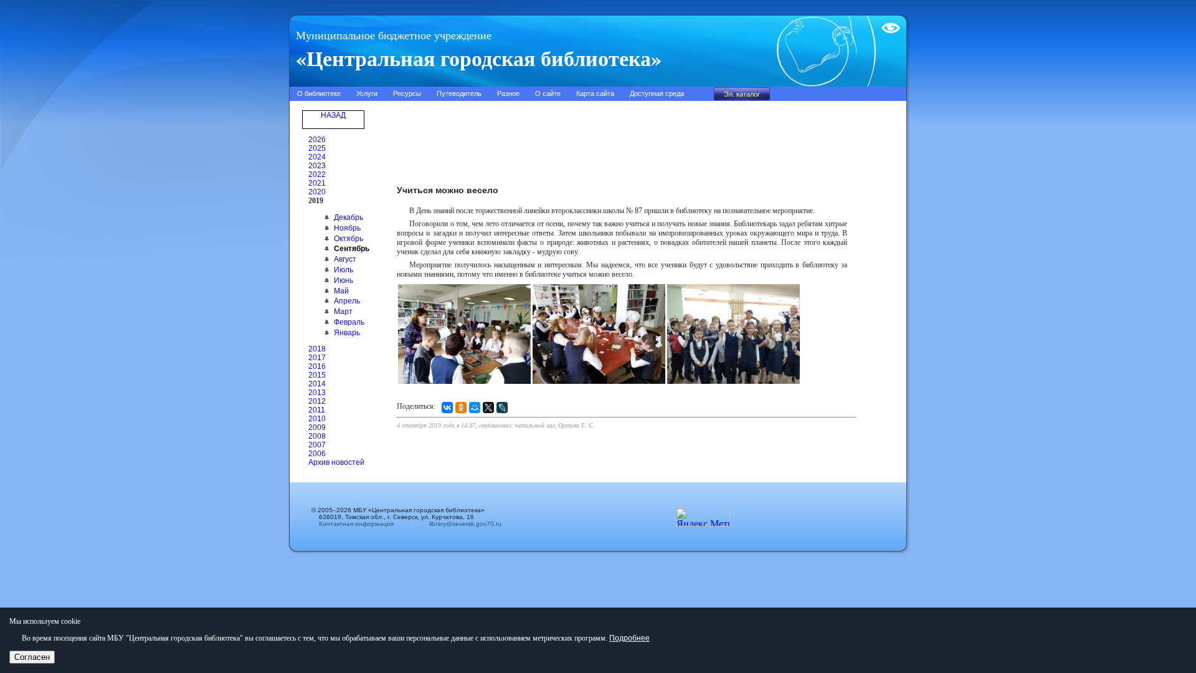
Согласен (32, 657)
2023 (317, 165)
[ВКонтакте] (447, 407)
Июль (343, 269)
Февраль (349, 322)
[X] (488, 407)
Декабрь (348, 217)
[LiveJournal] (502, 407)
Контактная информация (356, 523)
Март (343, 311)
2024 (317, 157)
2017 (317, 357)
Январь (347, 332)
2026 (317, 139)
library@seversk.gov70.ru (461, 523)
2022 (317, 174)
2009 (317, 427)
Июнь (343, 280)
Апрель (347, 301)
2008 (317, 436)
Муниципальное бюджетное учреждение (393, 35)
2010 (317, 418)
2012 (317, 401)
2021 (317, 183)
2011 (316, 410)
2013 (317, 392)
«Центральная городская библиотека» (479, 58)
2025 (317, 148)
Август (345, 259)
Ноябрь (347, 228)
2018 (317, 349)
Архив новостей (336, 462)
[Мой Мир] (474, 407)
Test (888, 23)
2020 (317, 192)
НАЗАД (333, 115)
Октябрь (348, 238)
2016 (317, 366)
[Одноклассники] (461, 407)
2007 (317, 445)
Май (341, 291)
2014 (317, 383)
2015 (317, 375)
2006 (317, 453)
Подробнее (629, 638)
